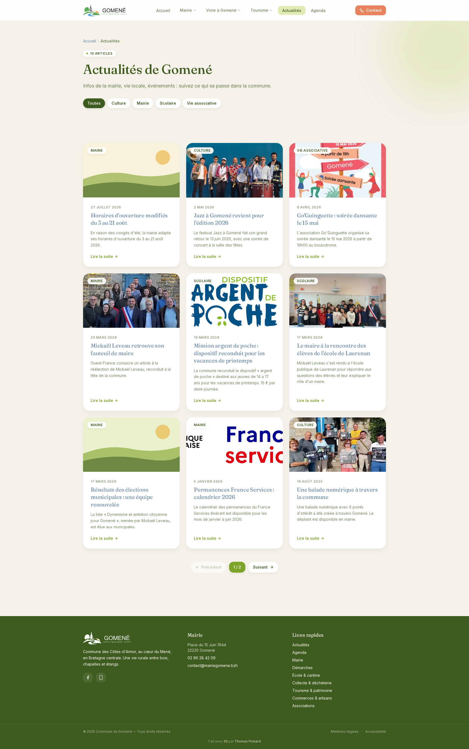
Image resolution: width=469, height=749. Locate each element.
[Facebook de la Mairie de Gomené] (88, 677)
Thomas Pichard (247, 741)
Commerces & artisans (312, 698)
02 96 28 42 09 (202, 658)
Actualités (291, 10)
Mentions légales (345, 731)
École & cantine (306, 675)
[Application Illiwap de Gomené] (101, 677)
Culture (119, 103)
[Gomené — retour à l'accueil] (105, 10)
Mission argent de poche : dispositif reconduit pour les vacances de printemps (229, 353)
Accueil (163, 10)
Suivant (260, 567)
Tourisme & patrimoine (312, 690)
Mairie (186, 10)
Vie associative (202, 103)
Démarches (302, 667)
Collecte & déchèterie (312, 683)
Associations (303, 705)
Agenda (318, 10)
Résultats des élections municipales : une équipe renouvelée (122, 497)
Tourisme (259, 10)
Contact (374, 10)
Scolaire (168, 103)
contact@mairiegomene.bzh (213, 665)
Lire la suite (102, 256)
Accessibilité (375, 731)
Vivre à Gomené (221, 10)
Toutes (94, 103)
